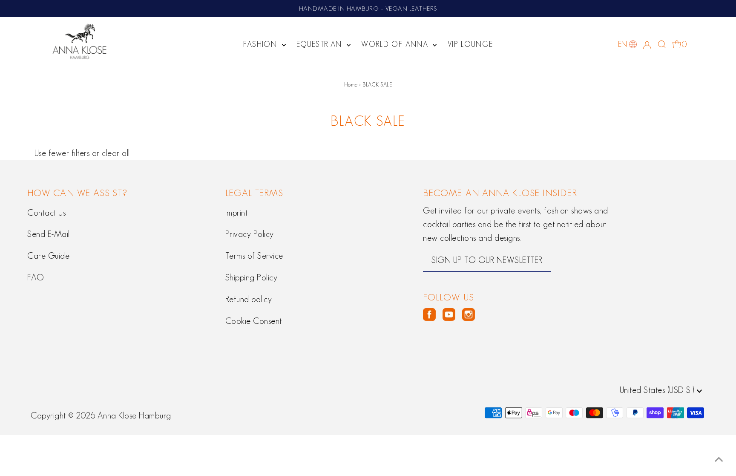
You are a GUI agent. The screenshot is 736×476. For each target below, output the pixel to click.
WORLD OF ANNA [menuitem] (396, 44)
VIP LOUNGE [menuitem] (470, 44)
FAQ (35, 277)
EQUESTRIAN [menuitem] (320, 44)
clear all (116, 153)
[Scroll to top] (718, 458)
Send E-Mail (48, 234)
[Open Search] (662, 44)
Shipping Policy (251, 277)
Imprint (236, 212)
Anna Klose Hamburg (134, 415)
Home (351, 84)
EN (622, 44)
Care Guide (48, 255)
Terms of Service (254, 255)
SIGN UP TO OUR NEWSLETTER (487, 260)
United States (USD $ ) (658, 390)
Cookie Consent (253, 321)
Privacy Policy (249, 234)
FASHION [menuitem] (261, 44)
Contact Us (46, 212)
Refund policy (248, 299)
